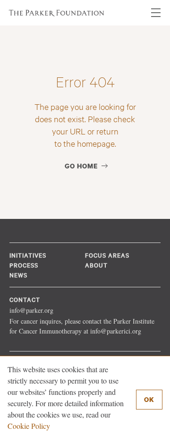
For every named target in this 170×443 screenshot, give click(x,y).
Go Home (81, 165)
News (18, 274)
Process (23, 264)
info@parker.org (31, 310)
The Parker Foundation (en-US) (56, 12)
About (96, 264)
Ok (149, 399)
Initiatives (27, 255)
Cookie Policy (29, 426)
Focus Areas (107, 255)
